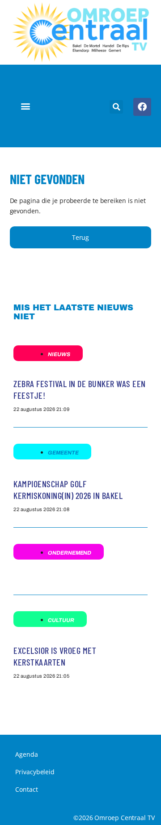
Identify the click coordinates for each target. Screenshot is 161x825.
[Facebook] (142, 107)
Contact (26, 789)
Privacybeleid (35, 772)
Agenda (26, 754)
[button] (25, 106)
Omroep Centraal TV (124, 817)
